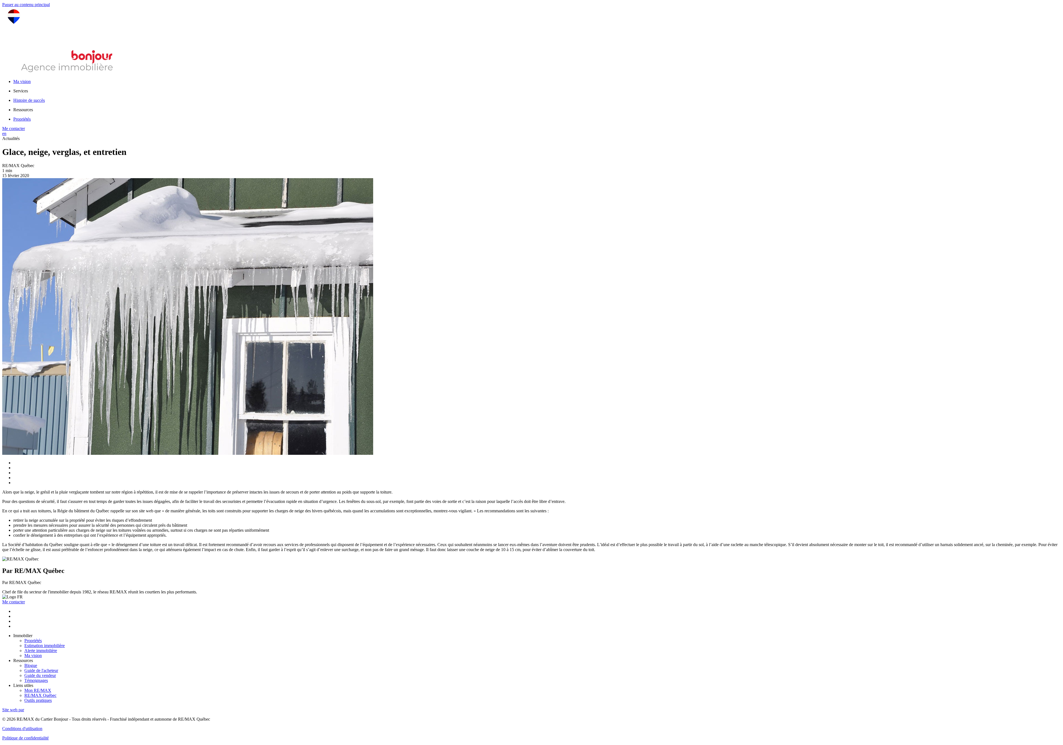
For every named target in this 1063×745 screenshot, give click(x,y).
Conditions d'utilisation (22, 728)
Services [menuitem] (20, 91)
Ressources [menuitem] (23, 109)
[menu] (537, 91)
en (4, 133)
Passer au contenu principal (26, 4)
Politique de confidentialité (25, 738)
